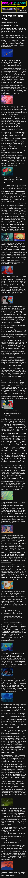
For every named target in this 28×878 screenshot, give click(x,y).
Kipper (9, 832)
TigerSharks (17, 35)
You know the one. (6, 562)
